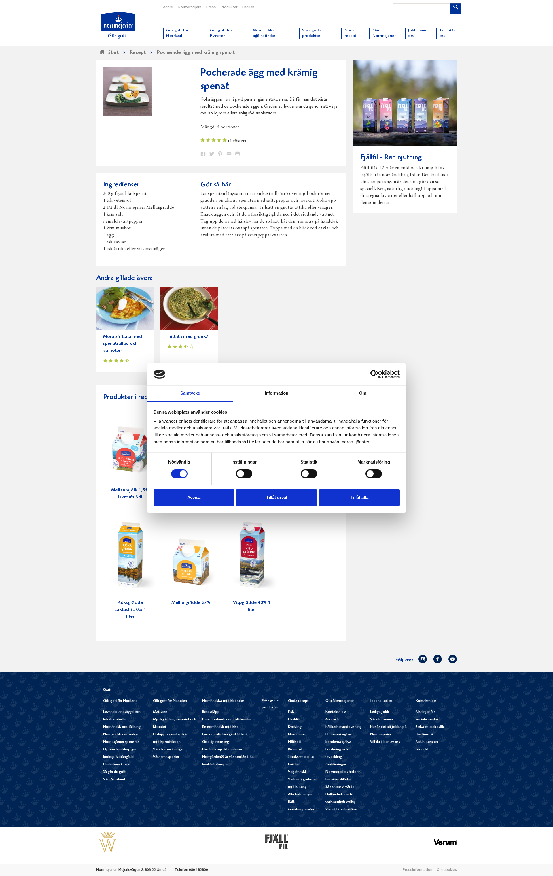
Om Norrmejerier (339, 701)
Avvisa (193, 497)
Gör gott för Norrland (120, 701)
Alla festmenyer (300, 794)
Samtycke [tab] (190, 393)
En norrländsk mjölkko (220, 727)
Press (211, 7)
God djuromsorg (215, 742)
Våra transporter (166, 757)
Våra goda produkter (270, 704)
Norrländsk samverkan (121, 734)
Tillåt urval (276, 497)
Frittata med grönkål (188, 336)
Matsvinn (160, 712)
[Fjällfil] (276, 841)
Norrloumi (296, 734)
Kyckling (295, 727)
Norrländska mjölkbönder (223, 701)
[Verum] (445, 841)
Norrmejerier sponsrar (121, 742)
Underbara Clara (116, 764)
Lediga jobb (379, 712)
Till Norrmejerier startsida (118, 25)
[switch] (244, 473)
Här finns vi (424, 734)
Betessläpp (211, 712)
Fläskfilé (294, 719)
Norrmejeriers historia (343, 772)
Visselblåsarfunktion (341, 809)
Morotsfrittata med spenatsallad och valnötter (122, 343)
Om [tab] (362, 393)
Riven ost (295, 749)
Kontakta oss (335, 712)
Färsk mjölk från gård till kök (225, 734)
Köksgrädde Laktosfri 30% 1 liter (130, 609)
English (248, 7)
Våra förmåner (381, 719)
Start (106, 690)
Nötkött (294, 742)
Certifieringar (335, 764)
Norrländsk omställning (122, 727)
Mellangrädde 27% (191, 602)
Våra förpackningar (168, 749)
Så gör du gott (114, 772)
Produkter (229, 7)
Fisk (291, 712)
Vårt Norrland (114, 779)
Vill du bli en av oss (385, 742)
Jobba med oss (382, 701)
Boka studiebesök (430, 727)
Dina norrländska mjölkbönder (226, 719)
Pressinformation (417, 870)
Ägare (168, 7)
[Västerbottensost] (107, 841)
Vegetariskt (297, 772)
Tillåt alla (359, 497)
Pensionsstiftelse (338, 779)
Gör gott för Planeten (170, 701)
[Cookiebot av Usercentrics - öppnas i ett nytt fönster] (374, 374)
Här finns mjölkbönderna (222, 749)
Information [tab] (276, 393)
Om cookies (447, 870)
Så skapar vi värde (339, 787)
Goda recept (298, 701)
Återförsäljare (189, 7)
